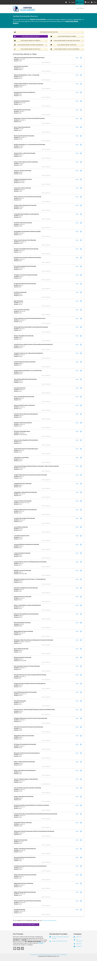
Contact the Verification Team (59, 941)
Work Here (79, 943)
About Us (78, 936)
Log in (77, 8)
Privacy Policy (33, 954)
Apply (77, 57)
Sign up (82, 8)
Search (72, 2)
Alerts (93, 2)
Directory (79, 2)
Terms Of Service (54, 954)
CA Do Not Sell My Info (43, 954)
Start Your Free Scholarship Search (26, 924)
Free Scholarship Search (49, 920)
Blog (87, 2)
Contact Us (79, 946)
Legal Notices (63, 954)
